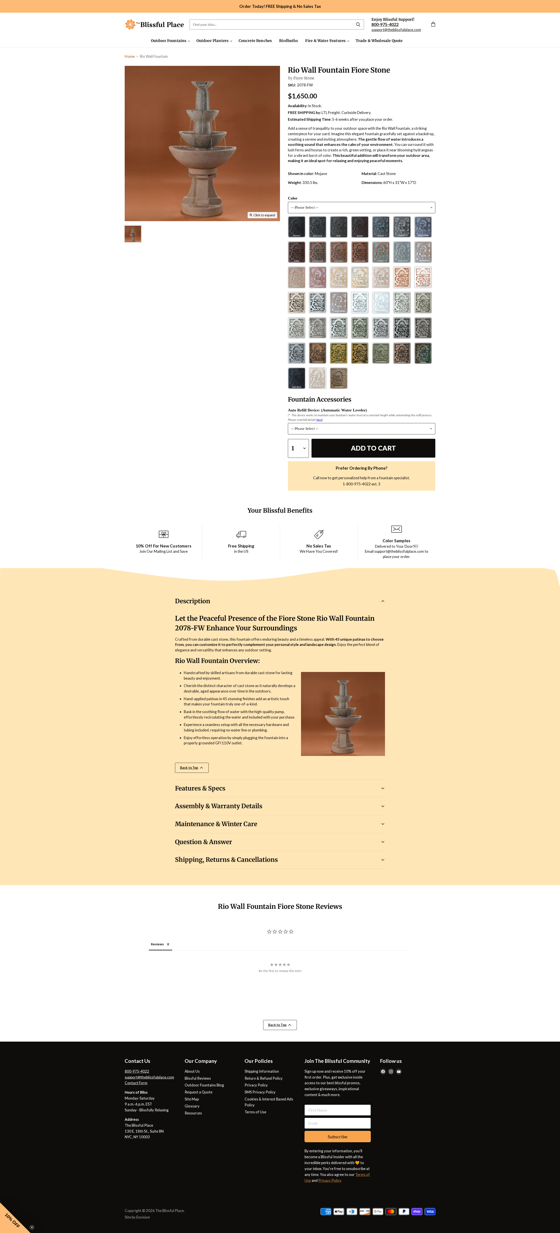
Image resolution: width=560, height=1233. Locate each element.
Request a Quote (198, 1092)
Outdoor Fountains (169, 40)
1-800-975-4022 (357, 484)
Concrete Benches (255, 40)
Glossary (192, 1106)
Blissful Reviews (198, 1078)
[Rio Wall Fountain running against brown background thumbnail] (133, 234)
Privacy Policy (256, 1085)
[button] (15, 1217)
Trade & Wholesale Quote (379, 40)
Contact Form (136, 1083)
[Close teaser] (32, 1227)
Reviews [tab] (157, 944)
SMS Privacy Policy (260, 1092)
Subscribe (337, 1136)
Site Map (192, 1099)
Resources (193, 1113)
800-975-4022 (137, 1071)
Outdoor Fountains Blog (204, 1085)
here (319, 419)
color (293, 198)
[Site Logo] (154, 24)
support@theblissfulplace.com (396, 29)
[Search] (358, 24)
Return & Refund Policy (264, 1078)
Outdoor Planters (213, 40)
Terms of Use (255, 1112)
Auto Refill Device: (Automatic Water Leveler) (327, 410)
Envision (143, 1217)
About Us (192, 1071)
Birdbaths (288, 40)
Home (130, 56)
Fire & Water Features (326, 40)
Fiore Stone (303, 78)
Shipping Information (262, 1071)
